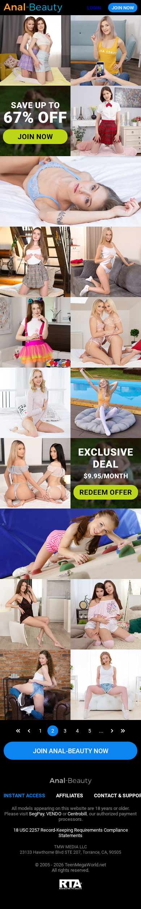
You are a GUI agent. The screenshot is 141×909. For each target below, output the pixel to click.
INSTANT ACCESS (24, 795)
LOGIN (94, 7)
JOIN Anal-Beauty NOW (70, 751)
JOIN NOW (123, 7)
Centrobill (77, 813)
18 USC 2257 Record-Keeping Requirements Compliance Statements (70, 832)
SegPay (36, 813)
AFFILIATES (69, 795)
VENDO (53, 813)
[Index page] (42, 7)
